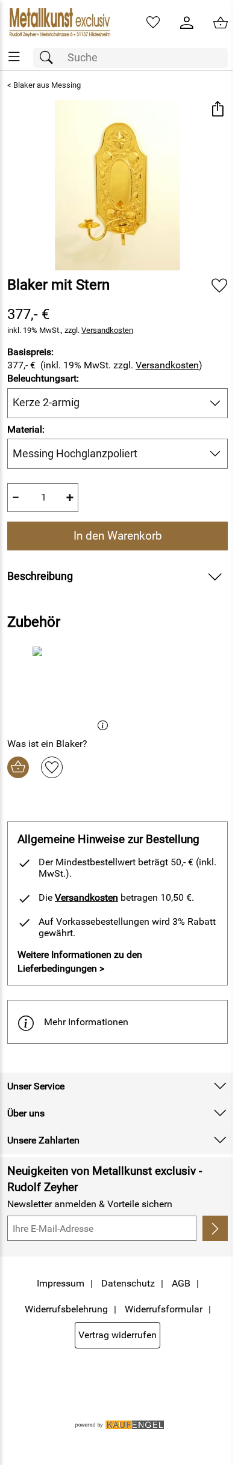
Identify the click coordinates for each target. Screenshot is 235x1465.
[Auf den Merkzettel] (219, 285)
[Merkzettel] (153, 23)
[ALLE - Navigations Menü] (14, 56)
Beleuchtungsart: (43, 378)
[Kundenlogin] (187, 23)
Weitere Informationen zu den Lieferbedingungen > (79, 961)
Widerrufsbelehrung (66, 1309)
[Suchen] (49, 58)
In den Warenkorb (118, 536)
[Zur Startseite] (58, 23)
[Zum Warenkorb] (220, 23)
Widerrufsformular (163, 1309)
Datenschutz (128, 1283)
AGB (181, 1283)
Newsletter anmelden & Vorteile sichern (89, 1204)
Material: (26, 429)
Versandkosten (107, 330)
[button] (217, 110)
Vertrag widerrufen (117, 1335)
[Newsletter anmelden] (215, 1228)
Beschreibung (40, 576)
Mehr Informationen (86, 1022)
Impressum (60, 1283)
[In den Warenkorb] (18, 767)
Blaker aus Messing (47, 85)
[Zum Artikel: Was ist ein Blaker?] (60, 687)
